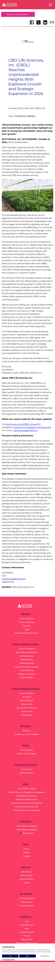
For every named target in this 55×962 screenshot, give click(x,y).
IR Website (26, 697)
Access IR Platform (26, 693)
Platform (26, 852)
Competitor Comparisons (27, 796)
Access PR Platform (27, 649)
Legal (27, 629)
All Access (27, 731)
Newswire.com (27, 902)
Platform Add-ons (27, 773)
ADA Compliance (27, 700)
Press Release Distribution (26, 652)
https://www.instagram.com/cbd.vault (32, 427)
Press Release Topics (26, 789)
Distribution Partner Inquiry (27, 943)
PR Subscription (26, 750)
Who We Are (27, 872)
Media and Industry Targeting (27, 667)
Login (27, 921)
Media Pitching (27, 660)
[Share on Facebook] (32, 22)
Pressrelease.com (26, 906)
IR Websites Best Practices (27, 799)
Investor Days (26, 711)
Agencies (26, 626)
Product (27, 849)
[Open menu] (50, 5)
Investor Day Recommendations (27, 810)
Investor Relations (26, 879)
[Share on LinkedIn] (45, 22)
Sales (27, 928)
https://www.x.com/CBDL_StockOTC (22, 424)
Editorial (27, 936)
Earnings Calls (27, 704)
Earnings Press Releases (27, 708)
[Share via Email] (52, 22)
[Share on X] (38, 22)
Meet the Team (27, 875)
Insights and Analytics (26, 674)
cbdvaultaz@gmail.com (26, 430)
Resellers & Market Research (27, 633)
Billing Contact (26, 939)
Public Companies (26, 619)
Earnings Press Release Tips (26, 807)
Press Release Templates (26, 826)
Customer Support (26, 932)
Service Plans (26, 769)
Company (27, 856)
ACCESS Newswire (27, 898)
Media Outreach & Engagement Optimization (27, 792)
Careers (27, 883)
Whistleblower (26, 715)
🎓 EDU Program (27, 833)
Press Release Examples (27, 830)
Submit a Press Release (26, 754)
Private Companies (26, 622)
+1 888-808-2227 (27, 925)
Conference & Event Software (27, 734)
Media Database (26, 656)
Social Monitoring (27, 670)
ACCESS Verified (27, 678)
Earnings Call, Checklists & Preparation (27, 803)
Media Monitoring (27, 663)
